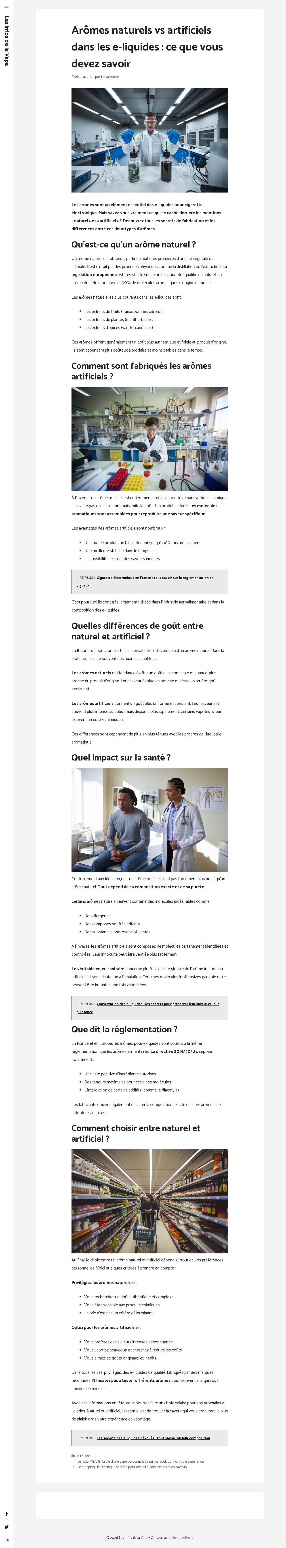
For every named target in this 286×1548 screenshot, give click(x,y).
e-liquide (83, 1456)
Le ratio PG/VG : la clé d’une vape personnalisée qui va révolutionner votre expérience (140, 1462)
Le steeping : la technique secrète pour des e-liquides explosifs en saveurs (132, 1467)
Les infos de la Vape (6, 41)
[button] (6, 6)
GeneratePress (182, 1538)
